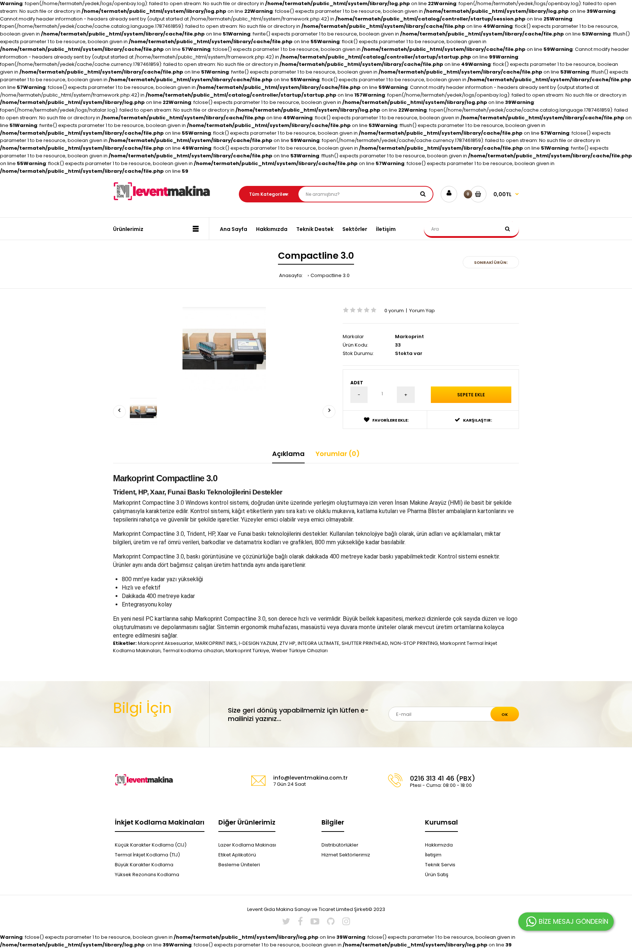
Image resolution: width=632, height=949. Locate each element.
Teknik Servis (440, 864)
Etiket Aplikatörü (237, 854)
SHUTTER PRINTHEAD (365, 643)
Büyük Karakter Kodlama (144, 864)
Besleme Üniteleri (239, 864)
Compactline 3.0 (330, 275)
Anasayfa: (291, 275)
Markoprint (409, 336)
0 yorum (394, 310)
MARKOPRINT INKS (216, 643)
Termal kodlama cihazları (193, 650)
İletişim (433, 854)
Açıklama (288, 453)
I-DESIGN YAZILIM (258, 643)
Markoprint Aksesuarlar (165, 643)
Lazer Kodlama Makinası (247, 844)
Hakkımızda (439, 844)
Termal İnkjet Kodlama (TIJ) (147, 854)
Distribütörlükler (339, 844)
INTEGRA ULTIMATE (318, 643)
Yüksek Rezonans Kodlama (147, 874)
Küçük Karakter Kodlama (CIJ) (151, 844)
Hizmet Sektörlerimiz (345, 854)
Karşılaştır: (477, 420)
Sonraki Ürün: (491, 262)
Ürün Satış (436, 874)
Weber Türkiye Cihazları (299, 650)
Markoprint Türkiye (247, 650)
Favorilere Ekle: (390, 420)
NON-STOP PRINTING (414, 643)
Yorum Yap (422, 310)
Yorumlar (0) (338, 453)
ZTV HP (287, 643)
